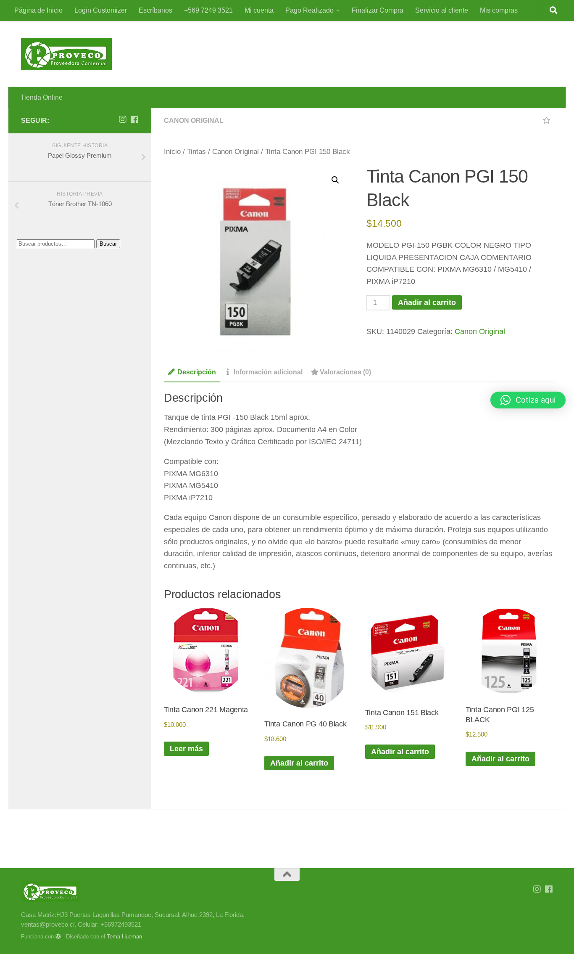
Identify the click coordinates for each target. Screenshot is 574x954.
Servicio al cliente (441, 10)
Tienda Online (42, 97)
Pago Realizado (309, 10)
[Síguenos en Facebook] (134, 119)
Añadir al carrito (427, 302)
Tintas (196, 152)
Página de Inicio (38, 10)
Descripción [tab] (196, 372)
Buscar (108, 244)
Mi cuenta (259, 10)
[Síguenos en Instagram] (122, 119)
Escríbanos (155, 10)
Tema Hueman (124, 936)
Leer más (186, 749)
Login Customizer (100, 10)
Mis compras (499, 10)
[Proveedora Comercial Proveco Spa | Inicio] (66, 54)
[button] (335, 180)
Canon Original (194, 120)
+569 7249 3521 (208, 10)
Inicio (172, 152)
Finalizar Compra (377, 10)
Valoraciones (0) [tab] (345, 372)
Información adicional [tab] (268, 372)
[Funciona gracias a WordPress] (58, 936)
